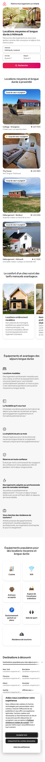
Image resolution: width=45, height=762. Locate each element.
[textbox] (12, 58)
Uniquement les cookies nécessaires (21, 741)
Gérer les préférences (22, 747)
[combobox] (22, 50)
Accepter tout (21, 735)
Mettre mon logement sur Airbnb (25, 4)
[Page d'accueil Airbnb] (4, 3)
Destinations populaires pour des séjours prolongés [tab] (22, 662)
